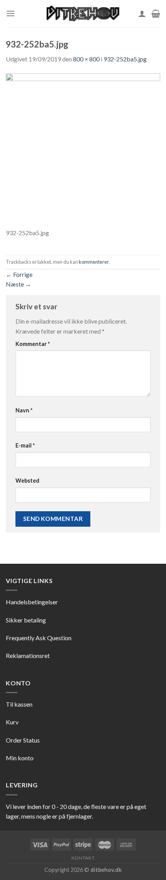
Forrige (19, 274)
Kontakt (83, 858)
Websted (27, 480)
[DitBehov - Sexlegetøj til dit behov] (83, 13)
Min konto (20, 757)
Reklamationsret (28, 655)
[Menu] (10, 13)
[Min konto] (142, 13)
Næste (18, 284)
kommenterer (93, 262)
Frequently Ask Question (38, 637)
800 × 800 (86, 59)
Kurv (12, 722)
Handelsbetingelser (32, 601)
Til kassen (19, 704)
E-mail (25, 445)
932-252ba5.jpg (125, 59)
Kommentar (32, 344)
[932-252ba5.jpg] (83, 149)
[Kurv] (155, 13)
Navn (23, 410)
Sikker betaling (26, 620)
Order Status (23, 740)
